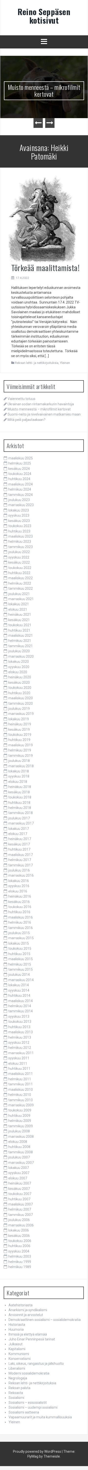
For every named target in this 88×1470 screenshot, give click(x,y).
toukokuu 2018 (19, 797)
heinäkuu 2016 (19, 896)
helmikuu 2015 (19, 964)
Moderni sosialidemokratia (29, 1373)
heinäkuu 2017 (19, 839)
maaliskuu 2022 (20, 578)
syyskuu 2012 (18, 1042)
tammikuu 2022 (20, 588)
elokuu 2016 (17, 891)
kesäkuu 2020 (19, 682)
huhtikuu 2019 (19, 740)
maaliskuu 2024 (20, 484)
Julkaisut (15, 1344)
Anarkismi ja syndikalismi (28, 1310)
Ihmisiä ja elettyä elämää (28, 1334)
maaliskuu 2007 (20, 1204)
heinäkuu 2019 (19, 724)
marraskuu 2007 (21, 1163)
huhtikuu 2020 (19, 693)
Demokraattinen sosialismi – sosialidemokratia (45, 1320)
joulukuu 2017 (19, 818)
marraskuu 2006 (21, 1225)
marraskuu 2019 (21, 714)
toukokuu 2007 (19, 1194)
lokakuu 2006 (18, 1230)
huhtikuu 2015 (19, 954)
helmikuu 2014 (19, 1006)
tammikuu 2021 (20, 646)
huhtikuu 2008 (19, 1147)
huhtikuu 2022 (19, 573)
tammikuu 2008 (20, 1152)
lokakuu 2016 (18, 881)
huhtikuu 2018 (19, 803)
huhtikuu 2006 (19, 1246)
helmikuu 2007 (19, 1209)
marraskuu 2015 (21, 938)
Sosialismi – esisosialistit (28, 1402)
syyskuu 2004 (18, 1251)
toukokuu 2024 (19, 474)
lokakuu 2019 (18, 719)
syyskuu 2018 (18, 776)
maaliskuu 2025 (20, 458)
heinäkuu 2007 (19, 1183)
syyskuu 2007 (18, 1173)
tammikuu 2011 (20, 1084)
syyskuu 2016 (18, 886)
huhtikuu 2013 (19, 1027)
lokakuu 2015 (18, 943)
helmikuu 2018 (19, 808)
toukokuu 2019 (19, 735)
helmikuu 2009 (19, 1121)
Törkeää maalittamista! (45, 267)
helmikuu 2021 (19, 641)
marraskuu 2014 (21, 980)
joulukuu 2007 (19, 1157)
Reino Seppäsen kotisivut (44, 16)
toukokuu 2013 (19, 1022)
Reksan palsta (19, 1388)
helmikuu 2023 (19, 541)
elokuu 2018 (17, 782)
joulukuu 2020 (19, 651)
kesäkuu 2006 (19, 1236)
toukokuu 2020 (19, 688)
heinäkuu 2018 (19, 787)
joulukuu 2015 (19, 933)
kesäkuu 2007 (19, 1189)
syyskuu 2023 (18, 515)
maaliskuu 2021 (20, 635)
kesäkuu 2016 (19, 902)
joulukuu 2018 (19, 761)
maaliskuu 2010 (20, 1089)
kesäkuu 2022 (19, 562)
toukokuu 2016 (19, 907)
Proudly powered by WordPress (37, 1451)
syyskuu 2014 (18, 990)
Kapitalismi (17, 1349)
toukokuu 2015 (19, 948)
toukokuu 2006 (19, 1241)
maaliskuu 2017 (20, 855)
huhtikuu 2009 (19, 1116)
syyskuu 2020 (18, 667)
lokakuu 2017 (18, 829)
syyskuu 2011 (18, 1058)
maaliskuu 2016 (20, 917)
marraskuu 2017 (21, 823)
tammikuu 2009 (20, 1126)
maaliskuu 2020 (20, 698)
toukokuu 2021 (19, 625)
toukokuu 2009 (19, 1110)
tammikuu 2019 (20, 756)
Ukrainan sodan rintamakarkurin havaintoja (41, 404)
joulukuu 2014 (19, 975)
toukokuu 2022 (19, 568)
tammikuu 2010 (20, 1100)
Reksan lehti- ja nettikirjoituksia (36, 363)
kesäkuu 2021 (19, 620)
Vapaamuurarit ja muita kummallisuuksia (40, 1417)
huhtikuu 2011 (19, 1069)
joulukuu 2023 (19, 500)
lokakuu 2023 (18, 510)
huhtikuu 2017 (19, 849)
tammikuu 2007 (20, 1215)
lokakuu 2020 (18, 662)
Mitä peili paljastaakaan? (26, 420)
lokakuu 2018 (18, 771)
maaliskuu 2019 (20, 745)
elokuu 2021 (17, 609)
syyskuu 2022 (18, 557)
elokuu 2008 (17, 1142)
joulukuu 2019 (19, 709)
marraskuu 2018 (21, 766)
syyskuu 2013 (18, 1016)
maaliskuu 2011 (20, 1074)
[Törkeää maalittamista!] (42, 219)
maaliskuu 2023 (20, 536)
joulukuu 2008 (19, 1131)
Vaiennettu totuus (21, 399)
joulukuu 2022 (19, 552)
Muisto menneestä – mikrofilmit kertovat (44, 90)
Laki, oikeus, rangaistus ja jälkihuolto (36, 1364)
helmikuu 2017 (19, 860)
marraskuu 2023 (21, 505)
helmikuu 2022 (19, 583)
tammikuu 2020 (20, 703)
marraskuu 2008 (21, 1136)
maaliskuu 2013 (20, 1032)
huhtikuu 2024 (19, 479)
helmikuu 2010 (19, 1095)
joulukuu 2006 (19, 1220)
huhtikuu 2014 (19, 995)
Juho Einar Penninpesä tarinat (32, 1339)
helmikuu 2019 (19, 750)
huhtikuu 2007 (19, 1199)
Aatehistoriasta (21, 1305)
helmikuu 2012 (19, 1048)
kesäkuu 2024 (19, 469)
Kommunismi (19, 1354)
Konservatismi (20, 1359)
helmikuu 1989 (19, 1267)
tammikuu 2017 (20, 865)
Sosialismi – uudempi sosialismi (33, 1407)
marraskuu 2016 (21, 875)
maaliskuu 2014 (20, 1001)
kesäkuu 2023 (19, 521)
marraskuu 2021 (21, 599)
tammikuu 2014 (20, 1011)
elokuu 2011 (17, 1063)
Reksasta (16, 1393)
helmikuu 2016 (19, 922)
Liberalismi (17, 1368)
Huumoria (16, 1329)
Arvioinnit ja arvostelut (26, 1315)
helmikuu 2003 (19, 1256)
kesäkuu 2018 (19, 792)
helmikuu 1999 (19, 1262)
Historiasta (17, 1325)
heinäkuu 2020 (19, 677)
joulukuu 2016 (19, 870)
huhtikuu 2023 (19, 531)
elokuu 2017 (17, 834)
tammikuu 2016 (20, 928)
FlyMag (32, 1456)
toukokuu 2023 (19, 526)
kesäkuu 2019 (19, 729)
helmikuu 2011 (19, 1079)
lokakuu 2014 (18, 985)
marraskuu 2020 (21, 656)
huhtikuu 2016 (19, 912)
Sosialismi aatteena (24, 1412)
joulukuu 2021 (19, 594)
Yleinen (65, 363)
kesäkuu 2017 (19, 844)
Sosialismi (16, 1398)
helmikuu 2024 (19, 489)
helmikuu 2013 (19, 1037)
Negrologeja (18, 1378)
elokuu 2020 (17, 672)
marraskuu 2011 (21, 1053)
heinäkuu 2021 (19, 614)
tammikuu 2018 (20, 813)
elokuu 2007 (17, 1178)
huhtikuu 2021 (19, 630)
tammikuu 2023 (20, 547)
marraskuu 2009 (21, 1105)
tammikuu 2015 (20, 969)
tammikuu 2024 (20, 495)
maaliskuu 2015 (20, 959)
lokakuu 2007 (18, 1168)
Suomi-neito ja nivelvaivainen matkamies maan (44, 414)
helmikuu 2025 (19, 463)
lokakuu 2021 (18, 604)
